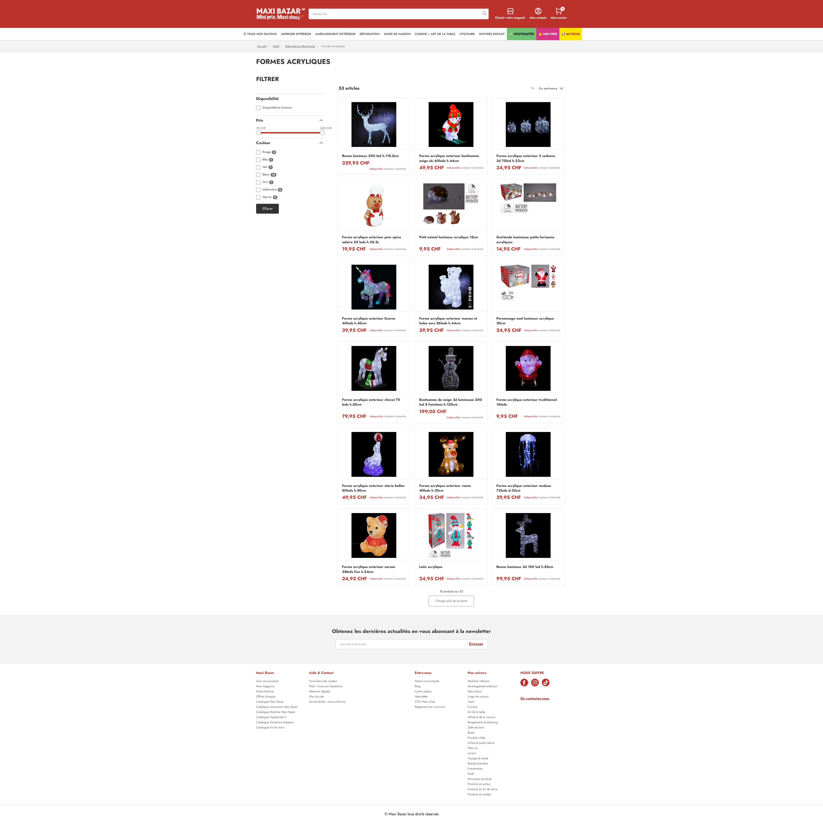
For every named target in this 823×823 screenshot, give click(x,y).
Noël (276, 46)
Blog (418, 686)
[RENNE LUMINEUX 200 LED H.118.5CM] (374, 124)
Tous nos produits (267, 681)
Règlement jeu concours (430, 707)
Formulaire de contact (323, 681)
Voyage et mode (478, 758)
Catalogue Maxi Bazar (270, 702)
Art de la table (476, 712)
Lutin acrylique (430, 567)
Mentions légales (319, 691)
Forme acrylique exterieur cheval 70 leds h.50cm (371, 402)
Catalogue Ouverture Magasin (275, 722)
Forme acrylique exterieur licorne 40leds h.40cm (368, 321)
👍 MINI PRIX (547, 34)
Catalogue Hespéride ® (271, 717)
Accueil (262, 46)
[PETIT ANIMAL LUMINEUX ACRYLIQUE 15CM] (451, 205)
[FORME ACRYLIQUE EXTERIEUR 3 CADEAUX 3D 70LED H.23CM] (528, 124)
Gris (267, 182)
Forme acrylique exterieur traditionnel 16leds (526, 402)
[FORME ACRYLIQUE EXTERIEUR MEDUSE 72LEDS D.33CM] (528, 454)
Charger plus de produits (451, 601)
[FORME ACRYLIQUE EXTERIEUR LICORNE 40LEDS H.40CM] (374, 287)
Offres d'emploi (266, 697)
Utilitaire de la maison (481, 717)
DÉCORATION (370, 34)
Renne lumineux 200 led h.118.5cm (370, 156)
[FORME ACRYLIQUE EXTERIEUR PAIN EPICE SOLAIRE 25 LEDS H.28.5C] (374, 205)
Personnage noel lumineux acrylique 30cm (525, 321)
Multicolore (272, 190)
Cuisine (472, 707)
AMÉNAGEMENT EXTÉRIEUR (335, 34)
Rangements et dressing (483, 722)
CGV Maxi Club (425, 702)
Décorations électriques (300, 46)
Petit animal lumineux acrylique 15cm (448, 237)
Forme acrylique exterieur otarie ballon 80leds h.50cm (373, 488)
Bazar (471, 733)
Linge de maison (478, 697)
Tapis (471, 702)
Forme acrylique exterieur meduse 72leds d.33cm (523, 488)
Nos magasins (265, 686)
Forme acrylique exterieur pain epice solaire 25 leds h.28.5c (371, 239)
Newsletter (421, 697)
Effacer (267, 208)
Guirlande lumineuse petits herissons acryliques (525, 239)
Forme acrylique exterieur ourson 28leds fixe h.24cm (368, 569)
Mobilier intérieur (479, 681)
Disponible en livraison (277, 108)
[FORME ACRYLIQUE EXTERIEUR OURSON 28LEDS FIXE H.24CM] (374, 535)
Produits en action (479, 784)
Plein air (473, 748)
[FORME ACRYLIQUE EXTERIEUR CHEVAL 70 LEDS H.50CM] (374, 368)
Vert (267, 167)
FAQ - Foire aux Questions (325, 686)
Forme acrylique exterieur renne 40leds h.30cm (445, 488)
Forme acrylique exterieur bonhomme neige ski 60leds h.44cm (449, 158)
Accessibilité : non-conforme (327, 702)
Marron (269, 197)
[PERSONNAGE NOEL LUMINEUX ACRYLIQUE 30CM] (528, 287)
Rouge (269, 152)
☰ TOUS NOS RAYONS (260, 34)
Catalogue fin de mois (270, 727)
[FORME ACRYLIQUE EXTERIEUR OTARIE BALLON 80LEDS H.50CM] (374, 454)
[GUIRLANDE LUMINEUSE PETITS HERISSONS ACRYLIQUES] (528, 205)
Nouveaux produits (480, 779)
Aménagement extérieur (482, 686)
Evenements (475, 769)
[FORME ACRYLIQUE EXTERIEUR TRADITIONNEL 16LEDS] (528, 368)
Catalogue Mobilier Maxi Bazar (275, 712)
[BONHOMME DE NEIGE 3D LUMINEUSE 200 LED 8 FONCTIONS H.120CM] (451, 368)
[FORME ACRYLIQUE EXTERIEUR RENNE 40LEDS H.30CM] (451, 454)
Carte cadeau (423, 691)
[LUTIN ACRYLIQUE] (451, 535)
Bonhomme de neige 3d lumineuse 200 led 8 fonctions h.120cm (450, 402)
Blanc (269, 175)
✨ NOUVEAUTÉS (521, 34)
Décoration (475, 691)
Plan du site (316, 697)
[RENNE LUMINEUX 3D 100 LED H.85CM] (528, 535)
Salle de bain (476, 727)
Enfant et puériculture (481, 743)
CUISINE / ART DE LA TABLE (435, 34)
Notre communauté (427, 681)
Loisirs (472, 753)
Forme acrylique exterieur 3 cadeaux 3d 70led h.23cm (526, 158)
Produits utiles (476, 738)
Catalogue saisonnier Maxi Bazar (277, 707)
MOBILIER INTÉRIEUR (296, 34)
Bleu (267, 160)
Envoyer (476, 644)
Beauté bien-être (478, 764)
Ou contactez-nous (534, 698)
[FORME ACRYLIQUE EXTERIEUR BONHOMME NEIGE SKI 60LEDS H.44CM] (451, 124)
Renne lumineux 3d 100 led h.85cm (524, 567)
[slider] (258, 132)
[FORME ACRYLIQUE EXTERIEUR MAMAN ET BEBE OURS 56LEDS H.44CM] (451, 287)
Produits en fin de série (482, 789)
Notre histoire (265, 691)
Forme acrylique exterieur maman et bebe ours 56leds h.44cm (448, 321)
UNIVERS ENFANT (492, 34)
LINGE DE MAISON (397, 34)
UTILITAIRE (467, 34)
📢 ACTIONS (571, 34)
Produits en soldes (479, 794)
